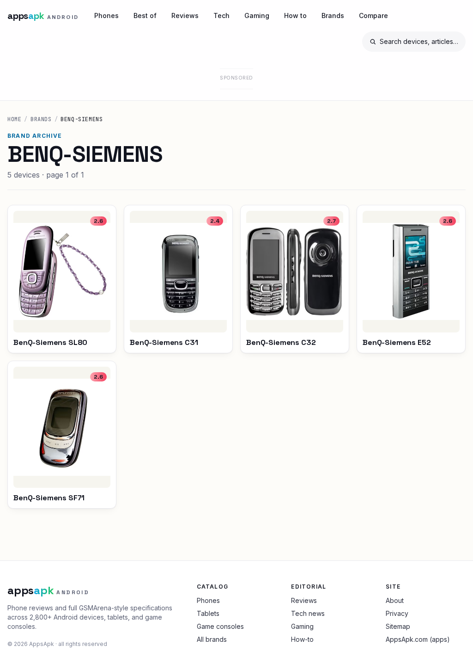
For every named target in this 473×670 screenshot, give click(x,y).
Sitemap (398, 626)
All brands (212, 639)
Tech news (308, 613)
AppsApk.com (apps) (418, 639)
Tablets (208, 613)
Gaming (256, 15)
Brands (332, 15)
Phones (106, 15)
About (395, 600)
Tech (221, 15)
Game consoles (220, 626)
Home (14, 119)
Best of (145, 15)
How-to (302, 639)
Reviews (185, 15)
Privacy (397, 613)
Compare (373, 15)
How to (295, 15)
